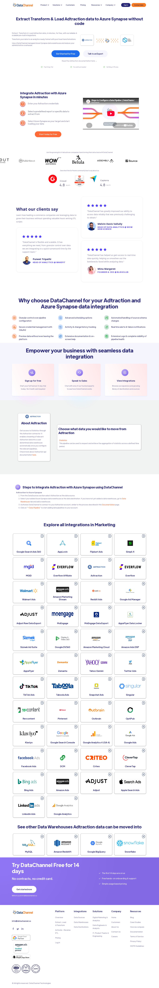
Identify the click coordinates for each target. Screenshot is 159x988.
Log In (57, 942)
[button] (45, 5)
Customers (70, 5)
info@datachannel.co (21, 921)
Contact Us (115, 932)
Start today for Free (48, 134)
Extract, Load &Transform (60, 923)
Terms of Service (137, 936)
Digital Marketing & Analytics (100, 919)
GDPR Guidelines (137, 946)
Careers (114, 936)
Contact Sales (138, 5)
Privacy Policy (135, 941)
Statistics (63, 440)
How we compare (137, 927)
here (34, 455)
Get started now (24, 889)
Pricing (83, 5)
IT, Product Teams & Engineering (101, 934)
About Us (115, 927)
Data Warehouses (81, 922)
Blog (132, 917)
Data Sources (79, 917)
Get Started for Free (65, 53)
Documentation (108, 504)
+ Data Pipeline (34, 508)
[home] (23, 5)
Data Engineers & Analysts (100, 926)
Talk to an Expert (95, 53)
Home (113, 917)
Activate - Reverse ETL (63, 931)
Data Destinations (81, 927)
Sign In (126, 5)
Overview (59, 917)
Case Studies (135, 922)
